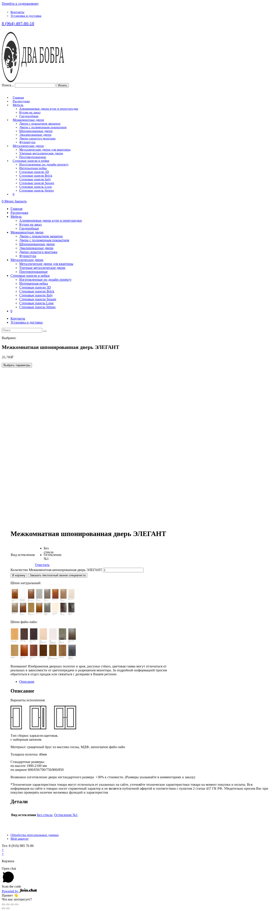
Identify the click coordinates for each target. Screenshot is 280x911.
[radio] (47, 549)
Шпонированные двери (37, 244)
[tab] (144, 682)
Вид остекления (23, 555)
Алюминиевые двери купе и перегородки (50, 220)
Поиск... (8, 85)
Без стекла (44, 815)
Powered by (10, 891)
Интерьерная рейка (33, 283)
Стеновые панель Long (36, 303)
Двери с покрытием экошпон (41, 236)
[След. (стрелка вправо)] (8, 908)
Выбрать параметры (17, 365)
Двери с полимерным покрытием (44, 240)
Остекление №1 (66, 815)
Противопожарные (33, 271)
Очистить (42, 565)
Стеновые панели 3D (35, 287)
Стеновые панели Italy (36, 295)
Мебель (16, 216)
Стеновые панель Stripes (37, 307)
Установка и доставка (25, 15)
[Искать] (45, 331)
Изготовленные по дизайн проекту (45, 279)
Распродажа (19, 212)
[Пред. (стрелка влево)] (3, 908)
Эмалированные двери (36, 248)
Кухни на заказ (30, 224)
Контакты (17, 12)
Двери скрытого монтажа (38, 252)
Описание (26, 681)
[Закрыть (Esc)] (3, 904)
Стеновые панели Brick (36, 291)
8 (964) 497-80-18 (18, 23)
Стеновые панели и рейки (30, 275)
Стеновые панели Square (37, 299)
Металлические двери (26, 260)
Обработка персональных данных (34, 835)
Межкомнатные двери (27, 232)
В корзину (18, 575)
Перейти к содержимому (20, 3)
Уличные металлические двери (42, 268)
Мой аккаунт (19, 838)
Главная (16, 209)
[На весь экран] (12, 904)
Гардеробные (29, 228)
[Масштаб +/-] (16, 904)
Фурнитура (27, 256)
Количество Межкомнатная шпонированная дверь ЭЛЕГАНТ (56, 570)
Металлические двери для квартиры (46, 264)
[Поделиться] (8, 904)
